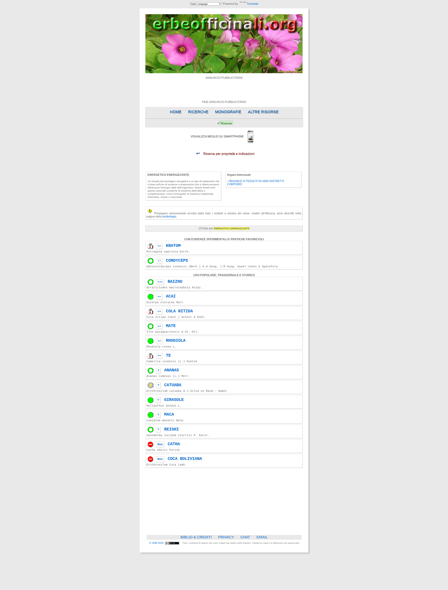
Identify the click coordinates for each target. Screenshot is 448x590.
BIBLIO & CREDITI (196, 537)
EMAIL (262, 537)
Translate (252, 3)
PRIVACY (226, 537)
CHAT (245, 537)
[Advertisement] (224, 87)
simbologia (169, 216)
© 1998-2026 (156, 543)
